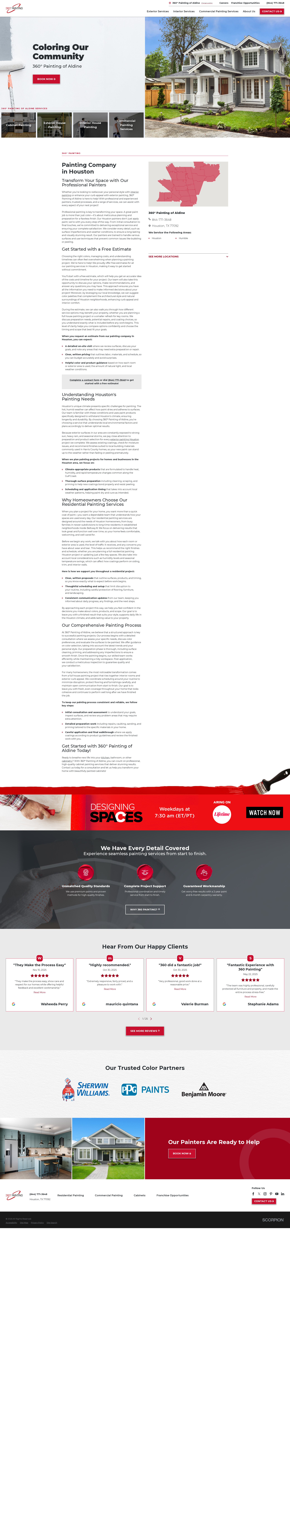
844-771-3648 (161, 219)
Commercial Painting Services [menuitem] (218, 11)
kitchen (105, 757)
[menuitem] (11, 1222)
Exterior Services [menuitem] (158, 11)
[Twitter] (259, 1193)
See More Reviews (143, 1030)
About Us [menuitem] (249, 11)
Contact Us (270, 11)
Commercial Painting (109, 1195)
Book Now (45, 79)
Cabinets (139, 1195)
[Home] (14, 8)
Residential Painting (70, 1195)
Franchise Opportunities (173, 1195)
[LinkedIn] (282, 1193)
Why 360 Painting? (143, 909)
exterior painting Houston (124, 439)
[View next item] (151, 1019)
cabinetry (67, 761)
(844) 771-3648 (275, 3)
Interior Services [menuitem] (184, 11)
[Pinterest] (270, 1193)
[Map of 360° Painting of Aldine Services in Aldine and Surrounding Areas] (188, 184)
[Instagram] (265, 1193)
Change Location (207, 3)
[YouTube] (276, 1193)
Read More (40, 992)
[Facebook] (253, 1193)
